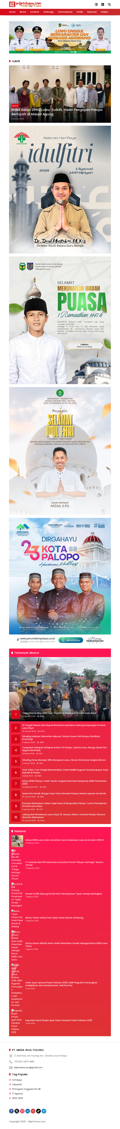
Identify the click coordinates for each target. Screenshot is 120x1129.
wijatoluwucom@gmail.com (28, 1067)
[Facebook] (11, 1111)
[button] (96, 4)
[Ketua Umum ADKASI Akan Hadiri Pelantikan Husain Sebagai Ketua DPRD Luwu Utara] (17, 945)
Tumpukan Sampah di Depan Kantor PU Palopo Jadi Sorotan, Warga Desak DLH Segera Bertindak (64, 749)
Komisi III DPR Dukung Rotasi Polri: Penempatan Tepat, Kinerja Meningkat (63, 893)
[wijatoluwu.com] (25, 4)
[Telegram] (44, 1111)
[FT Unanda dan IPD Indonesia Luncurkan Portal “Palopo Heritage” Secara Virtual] (17, 864)
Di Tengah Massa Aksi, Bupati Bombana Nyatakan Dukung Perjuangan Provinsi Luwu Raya (63, 727)
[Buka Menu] (102, 4)
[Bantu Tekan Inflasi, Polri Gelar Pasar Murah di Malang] (17, 919)
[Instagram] (22, 1111)
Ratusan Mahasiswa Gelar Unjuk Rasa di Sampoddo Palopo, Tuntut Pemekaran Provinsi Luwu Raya (64, 805)
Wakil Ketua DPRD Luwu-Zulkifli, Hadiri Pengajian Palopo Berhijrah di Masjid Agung (56, 112)
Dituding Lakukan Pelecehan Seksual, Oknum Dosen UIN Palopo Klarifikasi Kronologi (61, 738)
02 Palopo (17, 1079)
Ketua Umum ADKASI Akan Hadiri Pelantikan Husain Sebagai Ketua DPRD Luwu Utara (66, 945)
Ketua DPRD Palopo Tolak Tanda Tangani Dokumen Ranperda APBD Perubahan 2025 (64, 782)
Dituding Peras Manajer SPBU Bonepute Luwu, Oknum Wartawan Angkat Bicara (64, 760)
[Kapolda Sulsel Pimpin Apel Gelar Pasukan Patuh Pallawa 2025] (17, 1021)
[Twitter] (16, 1111)
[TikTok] (38, 1111)
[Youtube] (33, 1111)
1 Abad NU (17, 1084)
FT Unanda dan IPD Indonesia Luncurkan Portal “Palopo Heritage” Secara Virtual (64, 864)
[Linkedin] (27, 1111)
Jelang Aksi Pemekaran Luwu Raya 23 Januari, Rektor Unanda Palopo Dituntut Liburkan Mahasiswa (63, 816)
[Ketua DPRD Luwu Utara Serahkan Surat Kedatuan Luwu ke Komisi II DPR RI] (17, 841)
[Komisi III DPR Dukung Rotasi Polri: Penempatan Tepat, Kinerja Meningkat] (17, 895)
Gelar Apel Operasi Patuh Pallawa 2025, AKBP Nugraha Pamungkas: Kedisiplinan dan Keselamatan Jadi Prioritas (61, 984)
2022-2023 (17, 1098)
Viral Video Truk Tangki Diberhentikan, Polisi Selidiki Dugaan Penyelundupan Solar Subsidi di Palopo (65, 771)
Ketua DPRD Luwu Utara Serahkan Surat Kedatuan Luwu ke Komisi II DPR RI (64, 840)
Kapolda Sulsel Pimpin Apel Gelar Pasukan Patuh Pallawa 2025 (58, 1020)
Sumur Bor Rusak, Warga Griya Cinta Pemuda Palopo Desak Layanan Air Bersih (64, 793)
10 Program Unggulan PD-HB (26, 1089)
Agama (15, 105)
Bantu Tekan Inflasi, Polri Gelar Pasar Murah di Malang (54, 917)
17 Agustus (17, 1093)
